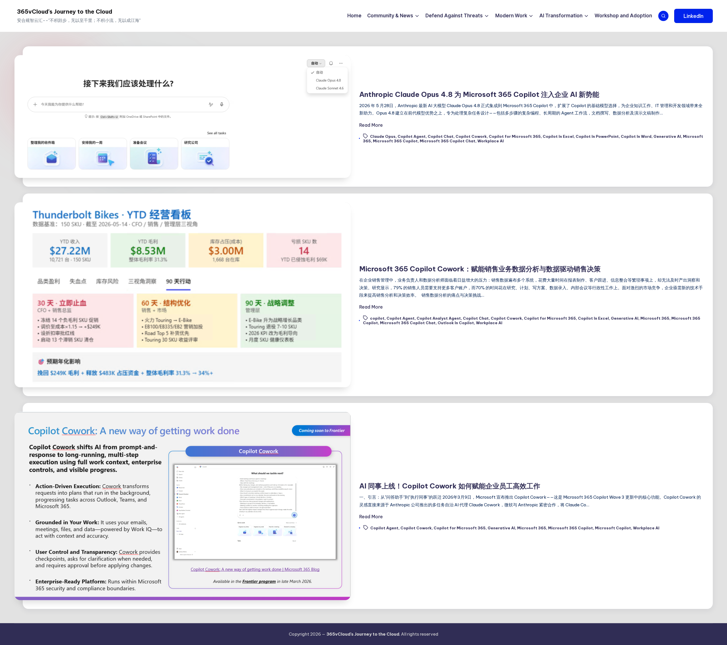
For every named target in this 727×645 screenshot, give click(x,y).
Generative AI (667, 136)
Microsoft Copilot (613, 528)
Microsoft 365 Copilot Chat (447, 141)
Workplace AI (490, 141)
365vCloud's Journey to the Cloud (64, 11)
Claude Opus (383, 136)
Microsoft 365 (654, 318)
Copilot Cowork (471, 136)
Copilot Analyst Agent (439, 318)
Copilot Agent (412, 136)
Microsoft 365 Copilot (395, 141)
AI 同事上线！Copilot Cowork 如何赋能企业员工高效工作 (449, 486)
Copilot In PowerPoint (597, 136)
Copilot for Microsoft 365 (515, 136)
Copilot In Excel (558, 136)
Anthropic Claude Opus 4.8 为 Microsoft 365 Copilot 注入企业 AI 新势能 (479, 94)
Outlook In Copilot (456, 323)
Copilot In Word (636, 136)
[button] (693, 16)
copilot (377, 318)
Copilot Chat (441, 136)
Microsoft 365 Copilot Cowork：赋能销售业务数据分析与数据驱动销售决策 (480, 269)
